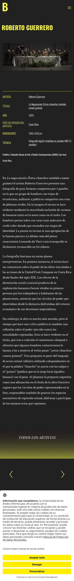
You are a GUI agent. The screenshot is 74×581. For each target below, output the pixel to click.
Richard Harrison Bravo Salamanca (12, 474)
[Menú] (69, 7)
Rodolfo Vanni (61, 474)
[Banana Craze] (5, 8)
